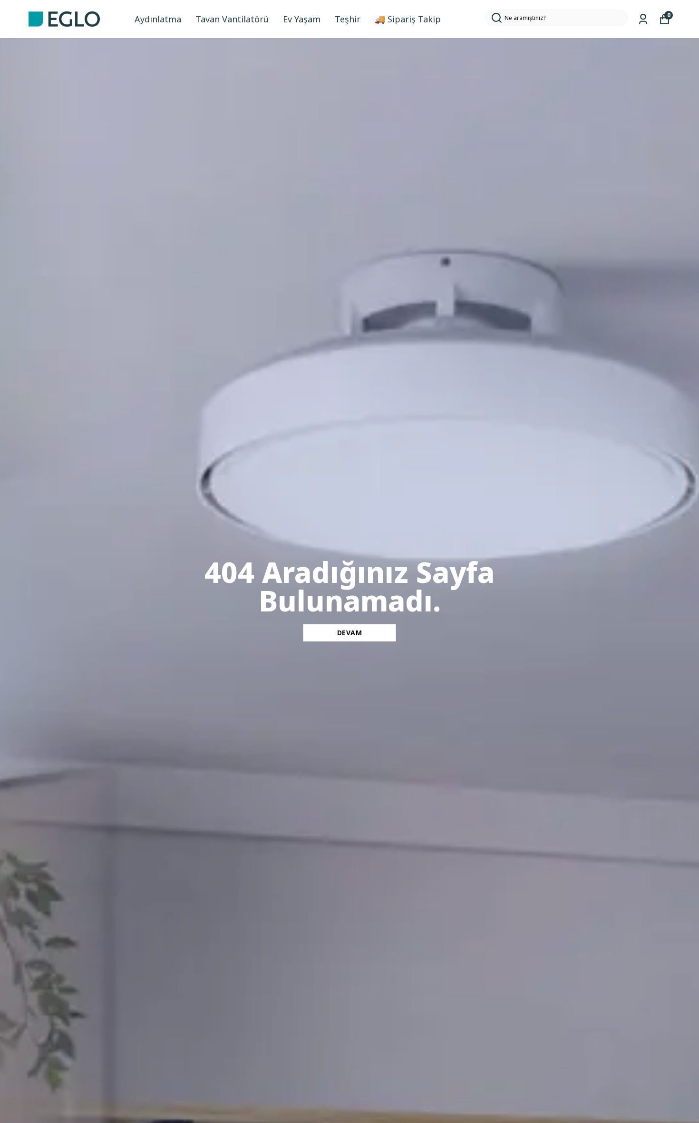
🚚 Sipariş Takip (408, 19)
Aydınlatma (158, 19)
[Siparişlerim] (643, 19)
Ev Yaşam (301, 19)
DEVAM (349, 632)
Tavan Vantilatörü (232, 19)
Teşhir (347, 19)
